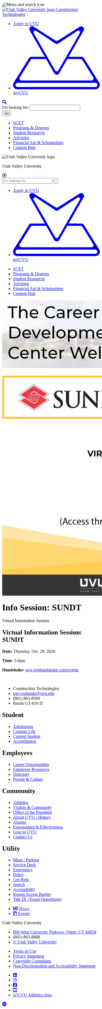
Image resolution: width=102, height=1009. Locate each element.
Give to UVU (25, 832)
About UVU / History (32, 817)
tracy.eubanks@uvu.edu (33, 693)
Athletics (20, 802)
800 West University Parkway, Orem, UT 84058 (54, 932)
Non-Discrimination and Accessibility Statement (54, 966)
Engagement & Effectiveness (38, 827)
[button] (51, 4)
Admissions (23, 726)
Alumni (19, 822)
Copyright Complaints (32, 961)
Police (18, 874)
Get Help (21, 879)
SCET (18, 123)
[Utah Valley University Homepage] (29, 9)
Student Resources (29, 132)
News (24, 908)
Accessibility (24, 889)
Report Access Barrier (32, 894)
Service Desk (24, 864)
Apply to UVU (26, 23)
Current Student (26, 736)
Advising (21, 137)
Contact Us (22, 837)
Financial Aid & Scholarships (38, 142)
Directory (21, 774)
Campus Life (24, 731)
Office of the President (32, 812)
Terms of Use (24, 951)
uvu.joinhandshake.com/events (52, 670)
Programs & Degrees (31, 127)
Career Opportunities (31, 764)
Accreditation (24, 741)
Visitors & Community (32, 807)
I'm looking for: (15, 107)
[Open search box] (4, 102)
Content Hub (24, 147)
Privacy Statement (28, 956)
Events (24, 913)
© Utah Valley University (35, 942)
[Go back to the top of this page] (5, 1004)
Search (19, 884)
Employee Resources (31, 769)
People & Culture (28, 779)
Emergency (23, 869)
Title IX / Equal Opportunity (37, 899)
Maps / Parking (26, 860)
